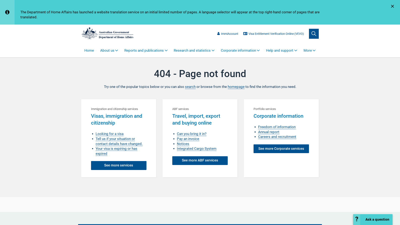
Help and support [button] (279, 50)
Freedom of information (277, 127)
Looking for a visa (110, 134)
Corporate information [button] (238, 50)
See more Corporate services (281, 149)
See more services (118, 165)
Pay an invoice (188, 139)
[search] (314, 34)
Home (89, 50)
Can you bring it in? (191, 134)
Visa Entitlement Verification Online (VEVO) (276, 33)
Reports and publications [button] (144, 50)
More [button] (308, 50)
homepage (236, 87)
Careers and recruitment (277, 137)
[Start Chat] (372, 219)
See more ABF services (200, 160)
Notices (183, 144)
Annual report (268, 132)
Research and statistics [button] (192, 50)
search (190, 87)
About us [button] (107, 50)
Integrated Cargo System (196, 149)
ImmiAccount (229, 33)
